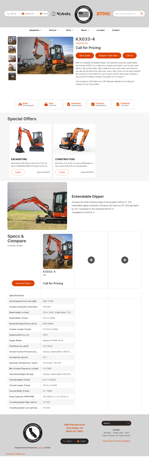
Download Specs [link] (23, 283)
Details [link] (18, 172)
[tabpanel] (45, 56)
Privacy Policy (108, 441)
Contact (116, 30)
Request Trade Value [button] (108, 55)
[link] (46, 14)
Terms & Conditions (122, 441)
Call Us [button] (130, 55)
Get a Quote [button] (85, 55)
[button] (11, 14)
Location (101, 30)
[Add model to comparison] (91, 260)
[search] (142, 13)
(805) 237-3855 (74, 431)
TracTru (41, 448)
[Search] (128, 423)
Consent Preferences (15, 454)
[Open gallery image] (45, 55)
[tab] (12, 40)
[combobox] (129, 13)
